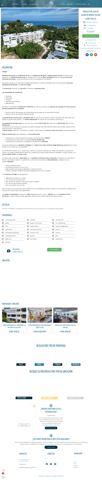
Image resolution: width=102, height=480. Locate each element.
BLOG (75, 463)
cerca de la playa (74, 398)
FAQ (75, 462)
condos (39, 364)
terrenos (57, 364)
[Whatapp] (47, 464)
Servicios (76, 465)
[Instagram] (55, 464)
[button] (18, 4)
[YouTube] (51, 464)
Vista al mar (21, 398)
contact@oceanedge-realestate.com (27, 467)
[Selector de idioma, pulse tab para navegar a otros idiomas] (3, 5)
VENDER (76, 467)
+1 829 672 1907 (22, 464)
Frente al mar (47, 398)
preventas (75, 364)
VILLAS (21, 364)
